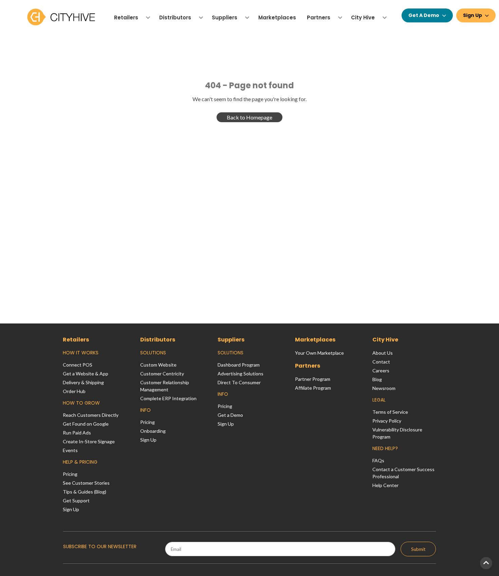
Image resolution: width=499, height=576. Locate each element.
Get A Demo (423, 15)
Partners (307, 366)
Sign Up (472, 15)
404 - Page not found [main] (249, 85)
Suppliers (231, 339)
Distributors (157, 339)
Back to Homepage (249, 117)
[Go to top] (486, 563)
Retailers (76, 339)
